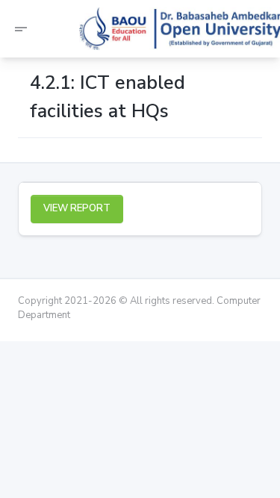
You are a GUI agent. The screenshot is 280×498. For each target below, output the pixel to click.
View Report (77, 208)
